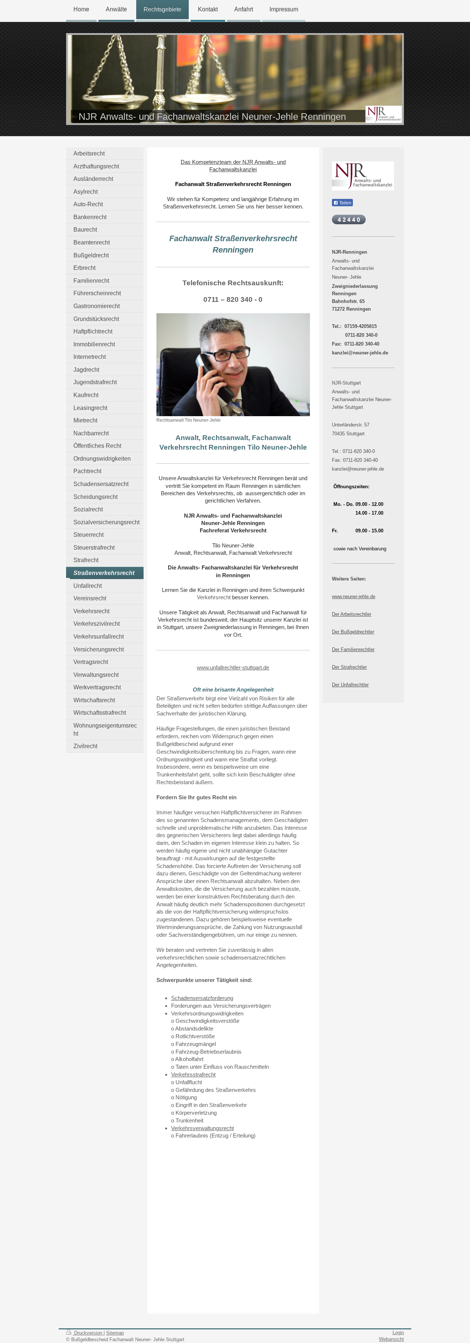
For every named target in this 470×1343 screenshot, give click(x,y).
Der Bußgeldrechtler (353, 632)
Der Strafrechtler (349, 667)
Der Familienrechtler (353, 649)
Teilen (344, 203)
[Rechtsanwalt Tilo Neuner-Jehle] (233, 364)
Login (398, 1332)
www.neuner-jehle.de (353, 596)
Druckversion (88, 1333)
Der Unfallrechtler (350, 684)
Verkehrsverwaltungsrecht (202, 1128)
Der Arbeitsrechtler (351, 614)
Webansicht (391, 1339)
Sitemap (115, 1333)
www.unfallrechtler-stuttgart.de (233, 668)
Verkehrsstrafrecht (193, 1075)
